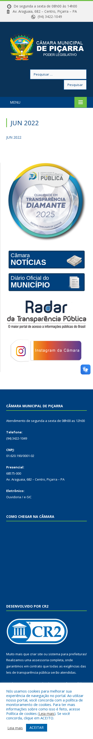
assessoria (40, 660)
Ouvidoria (13, 497)
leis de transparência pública (28, 672)
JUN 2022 (13, 137)
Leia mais (46, 713)
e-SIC (27, 497)
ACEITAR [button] (37, 727)
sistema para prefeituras (67, 654)
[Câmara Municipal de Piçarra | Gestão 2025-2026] (46, 46)
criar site (36, 654)
